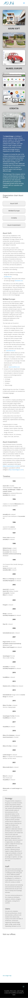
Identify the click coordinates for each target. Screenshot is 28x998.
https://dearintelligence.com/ (16, 469)
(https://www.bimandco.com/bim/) (11, 466)
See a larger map (7, 975)
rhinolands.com (19, 280)
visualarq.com (7, 276)
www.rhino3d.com (10, 350)
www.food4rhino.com (14, 367)
